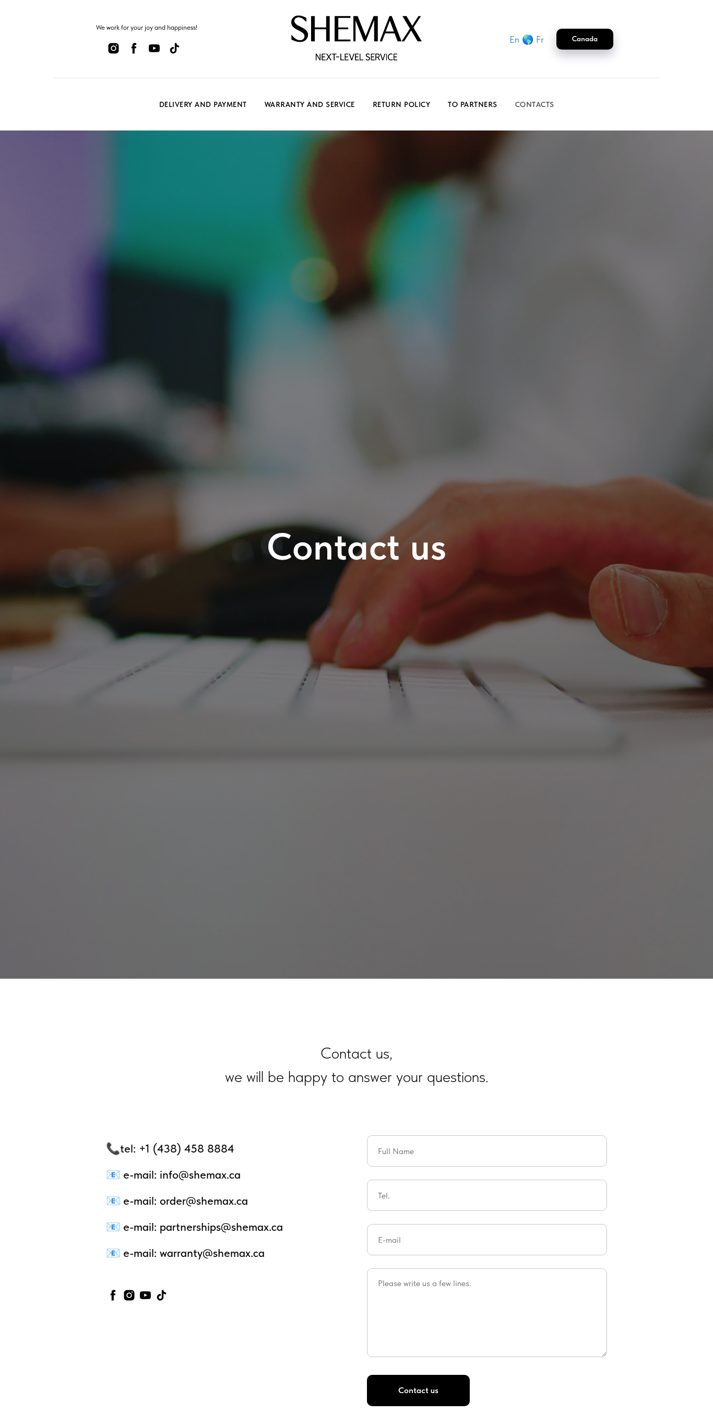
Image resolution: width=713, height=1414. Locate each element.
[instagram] (113, 51)
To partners (472, 104)
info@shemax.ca (200, 1174)
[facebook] (133, 51)
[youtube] (154, 51)
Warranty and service (310, 104)
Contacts (534, 104)
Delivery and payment (203, 104)
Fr (540, 39)
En (514, 39)
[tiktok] (174, 51)
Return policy (402, 104)
